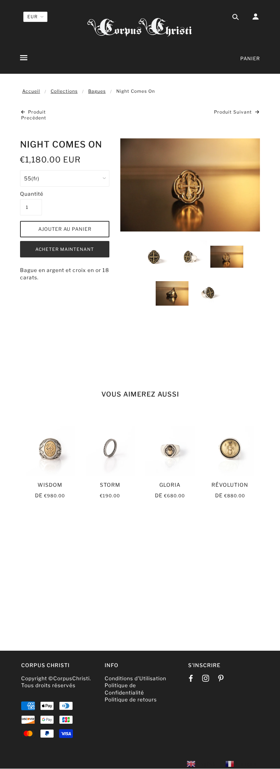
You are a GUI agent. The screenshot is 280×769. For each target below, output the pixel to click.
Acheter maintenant (64, 249)
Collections (64, 91)
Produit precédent (33, 115)
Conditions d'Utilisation (135, 678)
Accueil (31, 91)
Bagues (97, 91)
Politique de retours (131, 699)
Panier (250, 58)
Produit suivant (233, 112)
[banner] (140, 26)
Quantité (31, 194)
